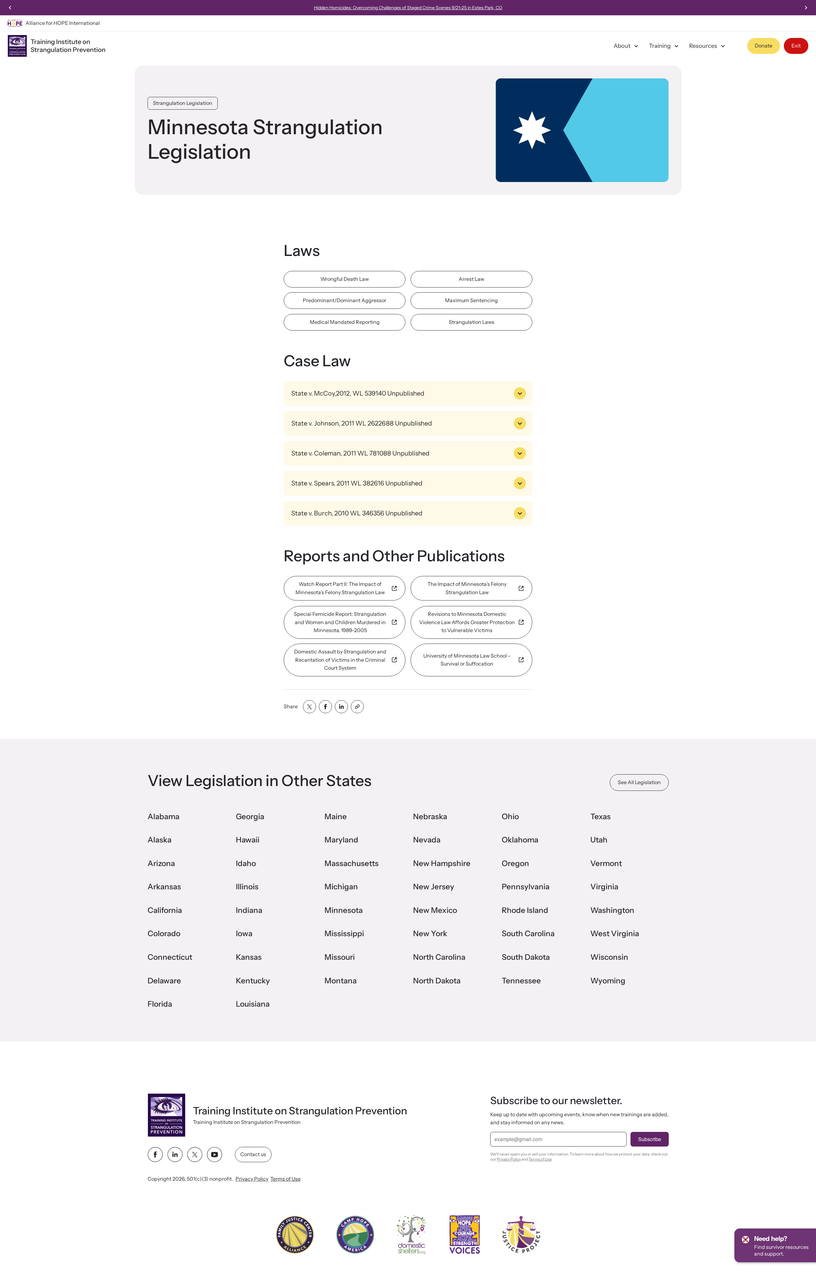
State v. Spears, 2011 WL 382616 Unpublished (356, 483)
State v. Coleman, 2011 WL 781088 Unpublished (360, 453)
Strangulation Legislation (182, 103)
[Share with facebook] (325, 706)
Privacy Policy (252, 1179)
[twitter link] (194, 1154)
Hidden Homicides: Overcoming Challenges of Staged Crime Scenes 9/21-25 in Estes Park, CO (408, 8)
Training (660, 45)
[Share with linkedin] (341, 706)
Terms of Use (285, 1179)
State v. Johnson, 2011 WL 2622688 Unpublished (361, 423)
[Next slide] (806, 7)
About (622, 45)
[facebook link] (155, 1154)
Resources (703, 45)
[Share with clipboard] (357, 706)
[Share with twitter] (309, 706)
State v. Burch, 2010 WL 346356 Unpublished (356, 513)
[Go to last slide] (10, 7)
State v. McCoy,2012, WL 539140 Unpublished (357, 393)
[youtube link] (214, 1154)
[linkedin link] (175, 1154)
